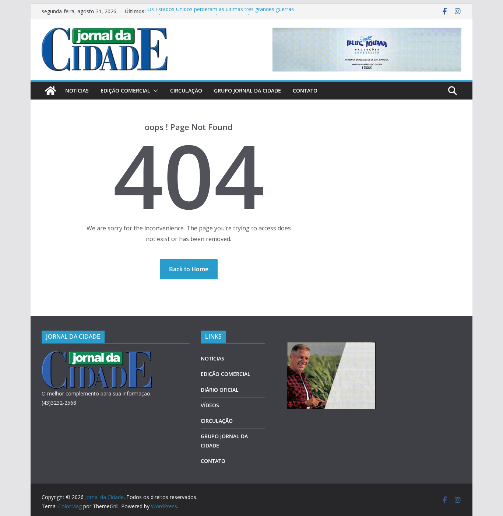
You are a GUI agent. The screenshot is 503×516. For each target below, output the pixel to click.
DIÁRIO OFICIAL (220, 389)
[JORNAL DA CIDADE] (97, 355)
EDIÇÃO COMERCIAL (125, 90)
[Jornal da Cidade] (50, 91)
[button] (154, 91)
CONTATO (305, 90)
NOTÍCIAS (77, 90)
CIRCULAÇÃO (186, 90)
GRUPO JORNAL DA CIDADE (247, 90)
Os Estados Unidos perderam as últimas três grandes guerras (220, 11)
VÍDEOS (210, 405)
